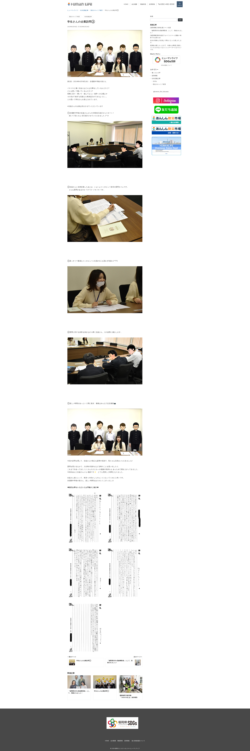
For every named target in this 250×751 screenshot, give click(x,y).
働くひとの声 (156, 72)
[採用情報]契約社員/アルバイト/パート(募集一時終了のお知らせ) (165, 36)
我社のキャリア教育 (74, 16)
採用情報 (155, 75)
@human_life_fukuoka (161, 91)
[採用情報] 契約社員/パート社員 (160, 27)
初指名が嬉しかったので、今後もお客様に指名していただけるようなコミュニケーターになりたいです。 (166, 47)
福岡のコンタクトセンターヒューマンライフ (127, 748)
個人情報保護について (138, 741)
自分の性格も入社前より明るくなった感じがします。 (166, 41)
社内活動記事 (88, 16)
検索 (151, 16)
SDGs (155, 81)
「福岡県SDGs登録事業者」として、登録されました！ (166, 31)
